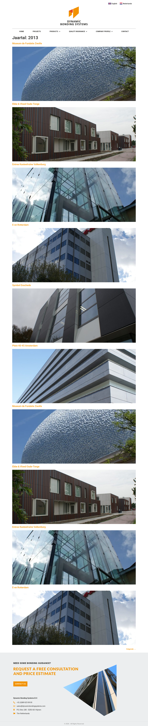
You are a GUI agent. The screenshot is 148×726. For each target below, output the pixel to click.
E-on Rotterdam (20, 224)
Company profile (103, 31)
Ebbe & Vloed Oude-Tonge (25, 104)
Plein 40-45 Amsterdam (25, 345)
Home (21, 31)
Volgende (131, 649)
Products (54, 31)
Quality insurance (77, 31)
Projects (37, 31)
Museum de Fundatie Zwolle (27, 43)
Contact (125, 31)
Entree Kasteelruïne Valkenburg (29, 164)
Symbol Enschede (21, 285)
